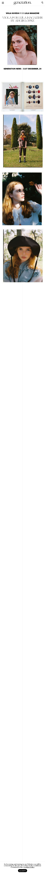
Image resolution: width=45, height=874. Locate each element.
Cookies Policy (29, 867)
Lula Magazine (31, 13)
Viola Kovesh (12, 13)
